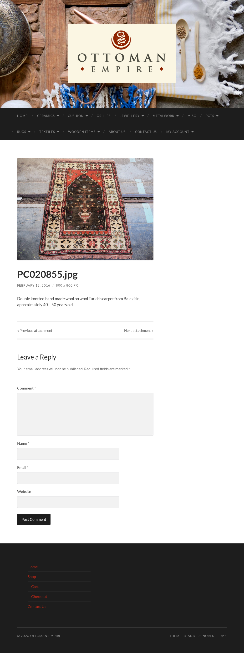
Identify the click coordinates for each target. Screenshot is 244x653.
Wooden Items (82, 132)
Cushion (76, 116)
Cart (35, 586)
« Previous (34, 330)
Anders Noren (201, 636)
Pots (210, 116)
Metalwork (163, 116)
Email (22, 467)
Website (24, 491)
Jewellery (130, 116)
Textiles (47, 132)
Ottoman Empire (45, 636)
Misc (192, 116)
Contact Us (146, 132)
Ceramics (46, 116)
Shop (32, 576)
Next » (138, 330)
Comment (26, 388)
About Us (117, 132)
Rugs (21, 132)
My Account (177, 132)
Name (23, 443)
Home (22, 116)
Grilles (104, 116)
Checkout (39, 596)
